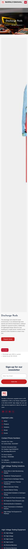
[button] (25, 2)
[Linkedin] (3, 411)
